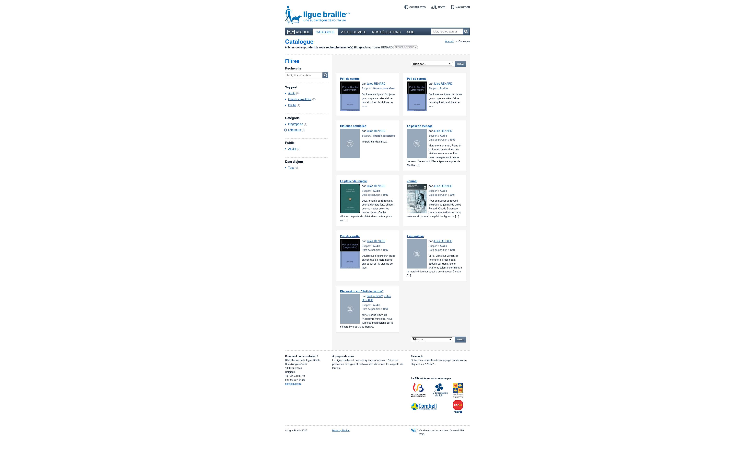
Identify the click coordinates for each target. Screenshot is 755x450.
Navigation (463, 7)
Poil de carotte (350, 79)
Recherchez (466, 31)
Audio (291, 93)
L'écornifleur (415, 236)
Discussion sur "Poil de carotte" (361, 291)
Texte (441, 7)
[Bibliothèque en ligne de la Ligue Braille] (317, 15)
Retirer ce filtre (404, 47)
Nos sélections (386, 32)
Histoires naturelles (353, 126)
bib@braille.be (293, 383)
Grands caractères (299, 99)
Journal (412, 181)
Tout (291, 167)
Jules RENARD (376, 83)
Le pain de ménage (420, 126)
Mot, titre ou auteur (325, 75)
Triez (460, 64)
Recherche (293, 68)
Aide (410, 32)
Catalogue (325, 32)
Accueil (303, 32)
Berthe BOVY (375, 296)
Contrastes (417, 7)
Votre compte (353, 32)
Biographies (295, 124)
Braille (292, 105)
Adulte (292, 149)
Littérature (294, 130)
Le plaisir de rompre (353, 181)
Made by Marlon (341, 430)
